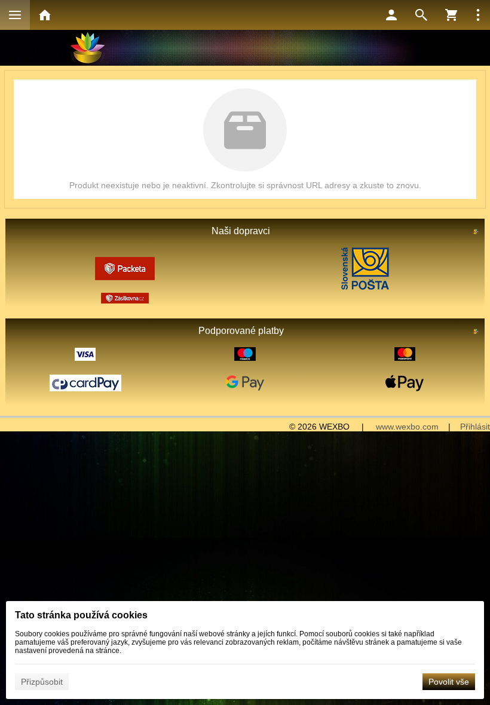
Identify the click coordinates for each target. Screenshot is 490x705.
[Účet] (391, 15)
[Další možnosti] (478, 15)
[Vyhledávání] (421, 15)
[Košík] (451, 15)
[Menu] (15, 15)
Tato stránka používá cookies (81, 615)
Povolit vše (448, 681)
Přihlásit (475, 426)
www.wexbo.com (407, 426)
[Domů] (45, 15)
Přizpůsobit (42, 681)
